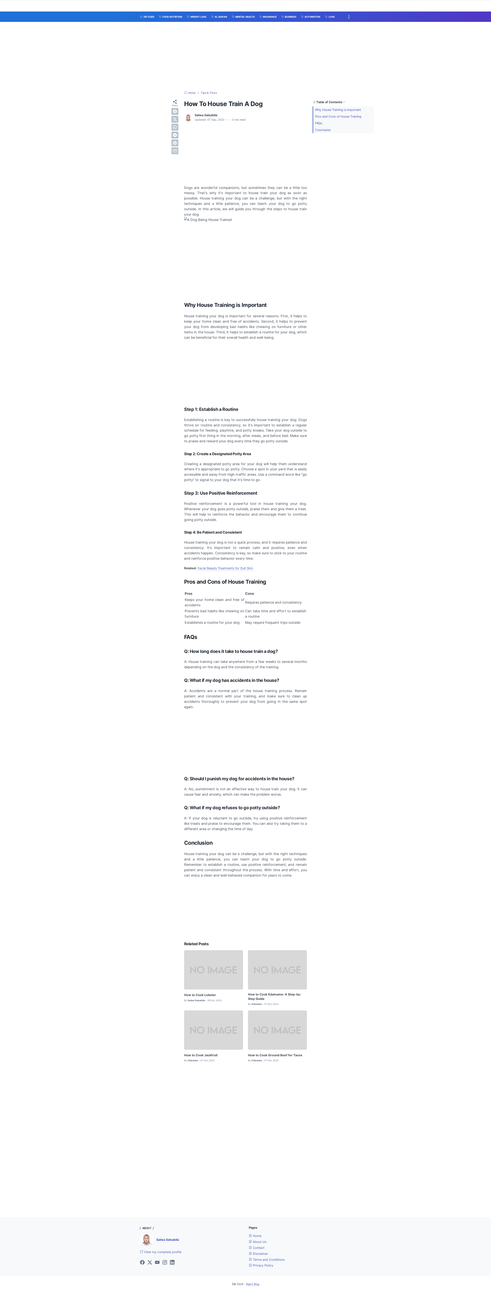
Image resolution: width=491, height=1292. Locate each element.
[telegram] (174, 135)
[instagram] (164, 1262)
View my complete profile (162, 1252)
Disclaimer (260, 1254)
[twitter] (174, 119)
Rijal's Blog (252, 1284)
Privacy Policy (262, 1265)
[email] (174, 150)
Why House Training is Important (338, 110)
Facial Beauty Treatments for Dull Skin (225, 568)
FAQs (318, 123)
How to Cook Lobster (200, 995)
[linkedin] (172, 1262)
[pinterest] (174, 142)
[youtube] (157, 1262)
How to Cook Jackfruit (200, 1055)
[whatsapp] (174, 127)
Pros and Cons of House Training (338, 116)
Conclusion (323, 130)
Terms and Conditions (268, 1260)
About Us (259, 1242)
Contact (258, 1248)
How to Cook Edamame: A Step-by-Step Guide (275, 996)
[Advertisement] (245, 56)
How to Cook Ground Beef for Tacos (275, 1055)
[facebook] (174, 111)
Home (256, 1236)
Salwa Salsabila (167, 1240)
